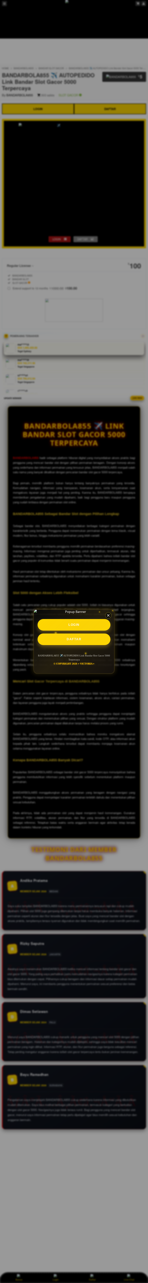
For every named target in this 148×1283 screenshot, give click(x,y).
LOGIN (74, 624)
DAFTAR (74, 639)
